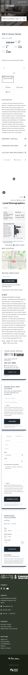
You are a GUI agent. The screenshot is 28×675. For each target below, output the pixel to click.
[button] (24, 19)
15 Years (14, 523)
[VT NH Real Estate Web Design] (14, 670)
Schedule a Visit (18, 436)
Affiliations (5, 641)
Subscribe (12, 421)
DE (12, 341)
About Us (4, 639)
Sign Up (12, 613)
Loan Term (6, 520)
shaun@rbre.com (8, 606)
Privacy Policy (8, 415)
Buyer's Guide (6, 624)
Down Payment (8, 534)
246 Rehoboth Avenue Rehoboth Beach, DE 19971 (9, 600)
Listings (8, 341)
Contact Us (12, 372)
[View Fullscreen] (4, 258)
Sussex (16, 341)
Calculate (12, 549)
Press (3, 646)
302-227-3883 (10, 363)
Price (5, 528)
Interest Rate (7, 540)
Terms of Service (13, 505)
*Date (5, 452)
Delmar (21, 341)
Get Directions (9, 281)
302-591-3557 (22, 2)
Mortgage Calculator (9, 628)
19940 (4, 343)
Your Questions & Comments (11, 464)
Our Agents (6, 375)
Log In (5, 613)
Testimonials (5, 644)
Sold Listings (6, 648)
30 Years (8, 523)
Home (3, 341)
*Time (5, 458)
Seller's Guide (6, 626)
